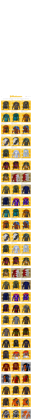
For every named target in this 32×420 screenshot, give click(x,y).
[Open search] (1, 1)
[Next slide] (10, 10)
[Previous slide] (2, 10)
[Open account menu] (28, 1)
